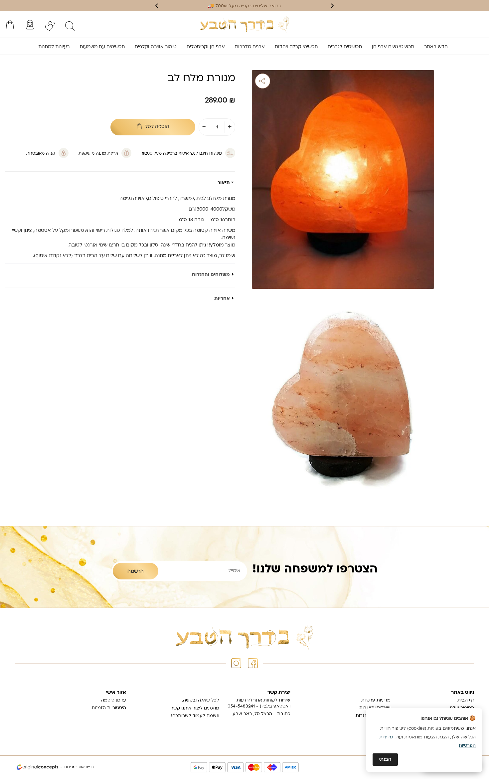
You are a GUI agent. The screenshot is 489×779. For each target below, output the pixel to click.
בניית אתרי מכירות (79, 767)
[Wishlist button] (50, 26)
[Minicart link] (10, 25)
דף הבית (465, 700)
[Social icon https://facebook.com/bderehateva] (253, 663)
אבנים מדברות (250, 47)
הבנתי (385, 759)
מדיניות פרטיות (376, 700)
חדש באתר (436, 47)
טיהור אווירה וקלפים (156, 47)
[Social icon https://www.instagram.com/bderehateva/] (236, 663)
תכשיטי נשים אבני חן (393, 47)
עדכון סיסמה (113, 700)
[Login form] (30, 25)
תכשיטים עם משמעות (102, 47)
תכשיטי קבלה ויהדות (296, 47)
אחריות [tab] (222, 299)
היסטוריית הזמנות (108, 708)
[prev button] (332, 6)
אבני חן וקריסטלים (206, 47)
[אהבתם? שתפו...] (288, 81)
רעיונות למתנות (54, 47)
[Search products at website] (70, 26)
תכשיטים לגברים (345, 47)
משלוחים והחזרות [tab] (211, 275)
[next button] (157, 6)
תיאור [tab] (224, 183)
